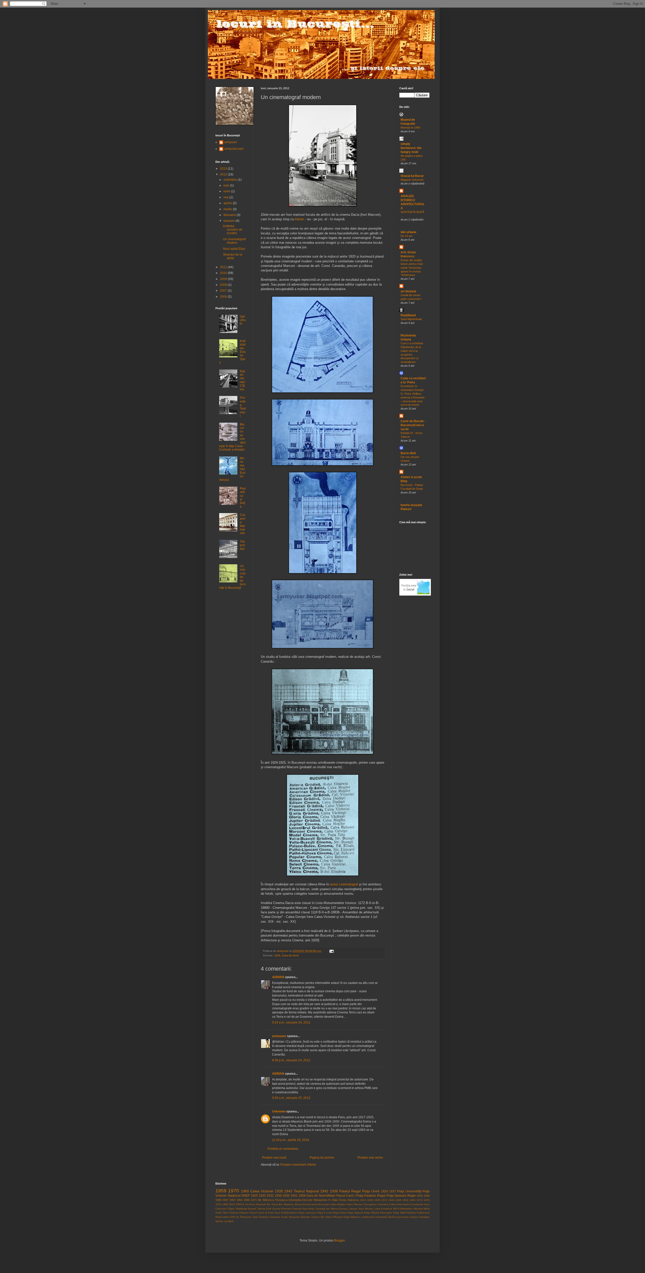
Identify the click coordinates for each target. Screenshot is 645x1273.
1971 (254, 1199)
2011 (224, 267)
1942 (324, 1191)
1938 (278, 1195)
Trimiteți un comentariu (282, 1149)
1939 (285, 1195)
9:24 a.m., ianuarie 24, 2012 (291, 1022)
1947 (225, 1199)
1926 (277, 955)
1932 (270, 1195)
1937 (392, 1191)
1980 (225, 1204)
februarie (230, 215)
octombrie (230, 179)
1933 (419, 1195)
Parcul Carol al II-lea (262, 1212)
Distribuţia (241, 1208)
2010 (224, 273)
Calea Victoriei (261, 1191)
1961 (240, 1199)
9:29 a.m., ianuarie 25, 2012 (291, 1098)
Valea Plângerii (334, 1217)
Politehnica (423, 1212)
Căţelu (231, 1208)
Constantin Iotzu (420, 1204)
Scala (284, 1217)
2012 (224, 174)
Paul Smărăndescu (286, 1212)
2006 (224, 296)
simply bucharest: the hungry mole (411, 148)
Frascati (296, 1208)
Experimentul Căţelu (242, 380)
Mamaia (418, 1208)
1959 (221, 1190)
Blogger (339, 1240)
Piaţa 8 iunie (324, 1212)
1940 (391, 1200)
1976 (419, 1200)
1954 (405, 1200)
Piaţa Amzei (339, 1212)
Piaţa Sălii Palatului (404, 1212)
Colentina (382, 1204)
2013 (224, 168)
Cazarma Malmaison (242, 524)
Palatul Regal (350, 1191)
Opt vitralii (243, 320)
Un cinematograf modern (234, 240)
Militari (330, 1195)
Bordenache (310, 1204)
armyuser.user (234, 148)
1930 (262, 1195)
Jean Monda (365, 1208)
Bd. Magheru (286, 1204)
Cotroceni (221, 1208)
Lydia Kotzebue (383, 1208)
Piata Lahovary (307, 1212)
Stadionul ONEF (239, 1195)
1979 (218, 1204)
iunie (227, 191)
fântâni (392, 1217)
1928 (370, 1200)
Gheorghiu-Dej (297, 1199)
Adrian (299, 219)
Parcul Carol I (345, 1195)
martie (228, 209)
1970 (233, 1190)
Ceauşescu (369, 1204)
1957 (233, 1199)
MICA (396, 1208)
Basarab (261, 1204)
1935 (279, 1191)
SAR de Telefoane (241, 1217)
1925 (254, 1195)
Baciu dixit (408, 453)
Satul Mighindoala (411, 319)
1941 (294, 1195)
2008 (224, 285)
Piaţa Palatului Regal (370, 1195)
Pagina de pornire (322, 1157)
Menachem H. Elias (326, 1199)
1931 (384, 1200)
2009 (224, 279)
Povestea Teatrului (243, 407)
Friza (304, 1208)
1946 (398, 1200)
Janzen (353, 1208)
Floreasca (281, 1199)
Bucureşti (323, 1204)
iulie (226, 185)
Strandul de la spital (232, 256)
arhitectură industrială (374, 1217)
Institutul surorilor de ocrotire (232, 229)
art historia (408, 291)
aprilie (228, 203)
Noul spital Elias (234, 249)
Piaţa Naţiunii (355, 1212)
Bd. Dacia (272, 1204)
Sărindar (305, 1217)
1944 (218, 1199)
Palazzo (244, 1212)
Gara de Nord (290, 955)
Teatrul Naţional (306, 1191)
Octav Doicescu (349, 1199)
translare (425, 1217)
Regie (411, 1195)
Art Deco (250, 1204)
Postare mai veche (370, 1157)
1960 (245, 1191)
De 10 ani (406, 235)
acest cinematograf (344, 884)
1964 (412, 1200)
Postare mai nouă (274, 1157)
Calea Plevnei (354, 1204)
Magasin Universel (412, 179)
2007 (224, 290)
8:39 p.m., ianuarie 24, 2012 (291, 1060)
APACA (240, 1204)
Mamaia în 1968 (410, 127)
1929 (377, 1200)
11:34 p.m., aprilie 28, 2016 (290, 1140)
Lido (309, 1199)
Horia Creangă (316, 1208)
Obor (225, 1212)
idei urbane (408, 232)
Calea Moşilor (337, 1204)
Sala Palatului (260, 1217)
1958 (302, 1195)
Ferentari (286, 1208)
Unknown (278, 1111)
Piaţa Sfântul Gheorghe (378, 1212)
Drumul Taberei (256, 1208)
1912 (363, 1200)
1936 (334, 1191)
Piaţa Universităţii (409, 1191)
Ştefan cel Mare (224, 1221)
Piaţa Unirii (370, 1191)
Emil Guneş (273, 1208)
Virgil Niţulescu (352, 1217)
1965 (247, 1199)
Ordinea (234, 1212)
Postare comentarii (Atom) (298, 1164)
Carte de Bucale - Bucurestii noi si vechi (413, 425)
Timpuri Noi (242, 545)
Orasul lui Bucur (412, 176)
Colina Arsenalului (399, 1204)
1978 (427, 1200)
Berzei (298, 1204)
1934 (427, 1195)
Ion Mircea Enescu (337, 1208)
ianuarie (229, 221)
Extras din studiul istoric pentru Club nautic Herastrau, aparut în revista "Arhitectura (412, 267)
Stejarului (294, 1217)
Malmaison (406, 1208)
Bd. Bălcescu (266, 1199)
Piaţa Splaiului (396, 1195)
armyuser (279, 1036)
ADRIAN (278, 977)
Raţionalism (222, 1217)
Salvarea (275, 1217)
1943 (288, 1191)
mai (226, 197)
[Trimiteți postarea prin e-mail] (331, 950)
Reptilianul (408, 315)
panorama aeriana (407, 1217)
